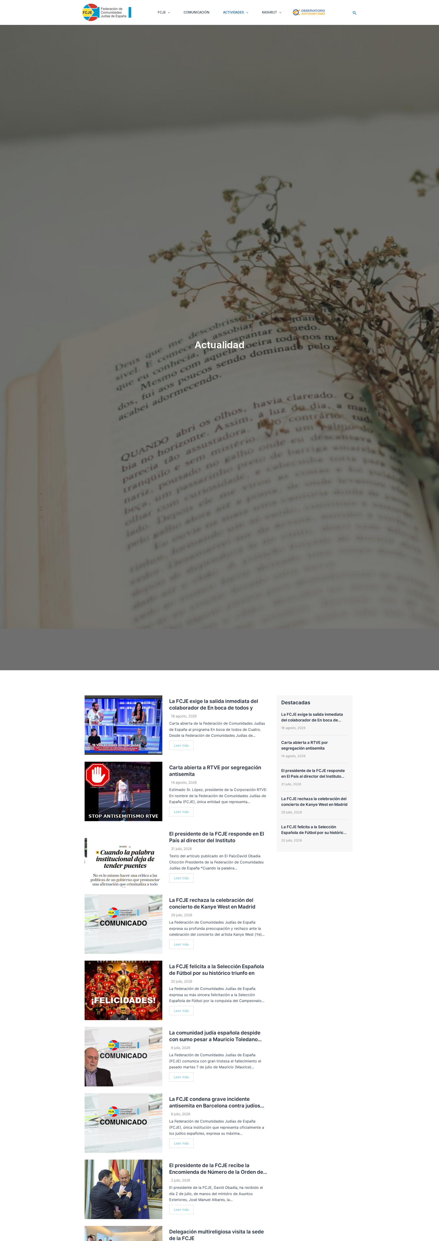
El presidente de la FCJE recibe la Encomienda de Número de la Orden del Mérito (217, 1171)
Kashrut (269, 12)
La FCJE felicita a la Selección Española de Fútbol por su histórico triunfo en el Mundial (313, 833)
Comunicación (196, 12)
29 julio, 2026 (181, 915)
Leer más (181, 745)
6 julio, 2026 (180, 1114)
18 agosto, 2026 (184, 716)
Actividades (233, 12)
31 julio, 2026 (181, 848)
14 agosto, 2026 (184, 782)
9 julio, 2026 (180, 1047)
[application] (168, 12)
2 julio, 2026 (180, 1180)
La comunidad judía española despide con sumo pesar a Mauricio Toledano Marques (214, 1039)
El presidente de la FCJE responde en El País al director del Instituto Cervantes (313, 776)
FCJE (162, 12)
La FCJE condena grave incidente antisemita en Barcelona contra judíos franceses (214, 1105)
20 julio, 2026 (181, 981)
